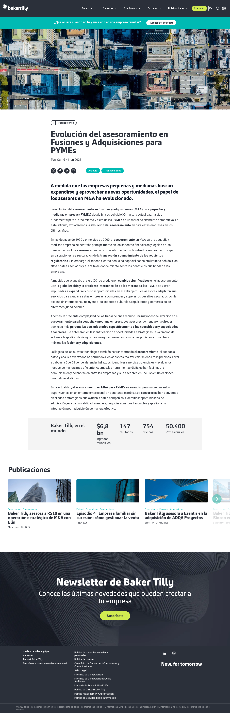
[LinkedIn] (164, 653)
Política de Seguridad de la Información (95, 697)
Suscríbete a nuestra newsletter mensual (45, 663)
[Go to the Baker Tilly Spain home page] (15, 8)
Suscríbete (115, 616)
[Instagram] (174, 653)
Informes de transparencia (88, 674)
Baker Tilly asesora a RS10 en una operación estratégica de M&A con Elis (39, 518)
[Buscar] (217, 8)
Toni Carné (58, 159)
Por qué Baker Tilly (33, 659)
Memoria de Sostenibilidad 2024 (91, 685)
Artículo (92, 170)
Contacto (199, 8)
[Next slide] (217, 499)
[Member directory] (224, 8)
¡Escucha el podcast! (161, 22)
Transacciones (112, 170)
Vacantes (28, 655)
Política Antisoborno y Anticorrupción (94, 693)
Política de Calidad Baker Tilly (89, 689)
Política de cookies (84, 659)
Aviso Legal (80, 670)
